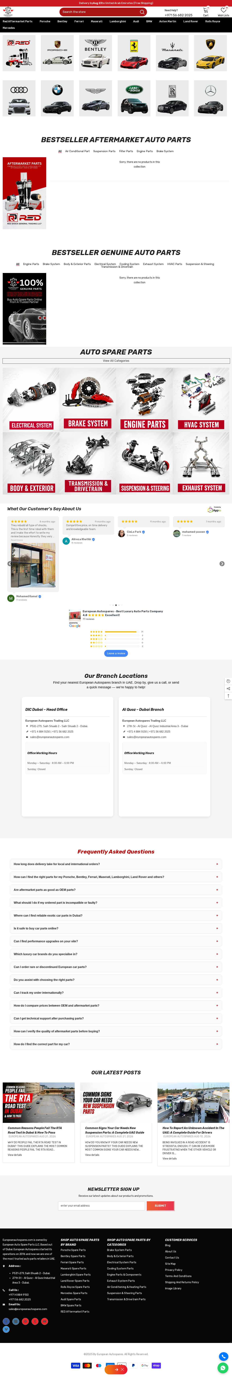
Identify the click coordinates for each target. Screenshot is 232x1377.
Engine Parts (145, 151)
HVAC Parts (174, 264)
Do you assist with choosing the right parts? (116, 980)
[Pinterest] (25, 1321)
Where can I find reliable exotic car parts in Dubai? (116, 915)
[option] (38, 1122)
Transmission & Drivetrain (117, 267)
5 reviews (77, 535)
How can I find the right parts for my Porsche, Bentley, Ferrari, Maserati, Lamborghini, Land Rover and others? (116, 877)
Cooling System (129, 264)
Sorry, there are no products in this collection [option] (139, 164)
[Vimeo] (6, 1329)
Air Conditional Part (77, 151)
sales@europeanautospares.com (49, 736)
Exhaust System (153, 264)
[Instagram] (15, 1321)
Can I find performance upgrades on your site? (116, 941)
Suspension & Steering (200, 264)
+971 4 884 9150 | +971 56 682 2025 (51, 731)
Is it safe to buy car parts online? (116, 928)
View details (15, 1155)
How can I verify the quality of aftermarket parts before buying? (116, 1031)
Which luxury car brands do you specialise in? (116, 954)
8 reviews (21, 542)
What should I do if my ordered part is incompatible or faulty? (116, 902)
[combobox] (98, 12)
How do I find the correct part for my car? (116, 1044)
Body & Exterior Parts (77, 264)
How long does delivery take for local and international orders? (116, 864)
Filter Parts (126, 151)
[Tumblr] (35, 1321)
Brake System (165, 151)
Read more (183, 540)
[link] (31, 400)
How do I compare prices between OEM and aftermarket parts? (116, 1005)
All (60, 151)
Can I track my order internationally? (116, 992)
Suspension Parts (104, 151)
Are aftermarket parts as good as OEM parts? (116, 890)
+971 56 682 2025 (178, 15)
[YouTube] (44, 1321)
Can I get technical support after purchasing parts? (116, 1018)
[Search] (103, 12)
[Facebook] (6, 1321)
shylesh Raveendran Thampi (200, 550)
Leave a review (116, 653)
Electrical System (105, 264)
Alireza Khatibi (26, 539)
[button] (10, 563)
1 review (131, 535)
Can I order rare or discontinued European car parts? (116, 967)
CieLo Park (79, 531)
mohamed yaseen (138, 531)
